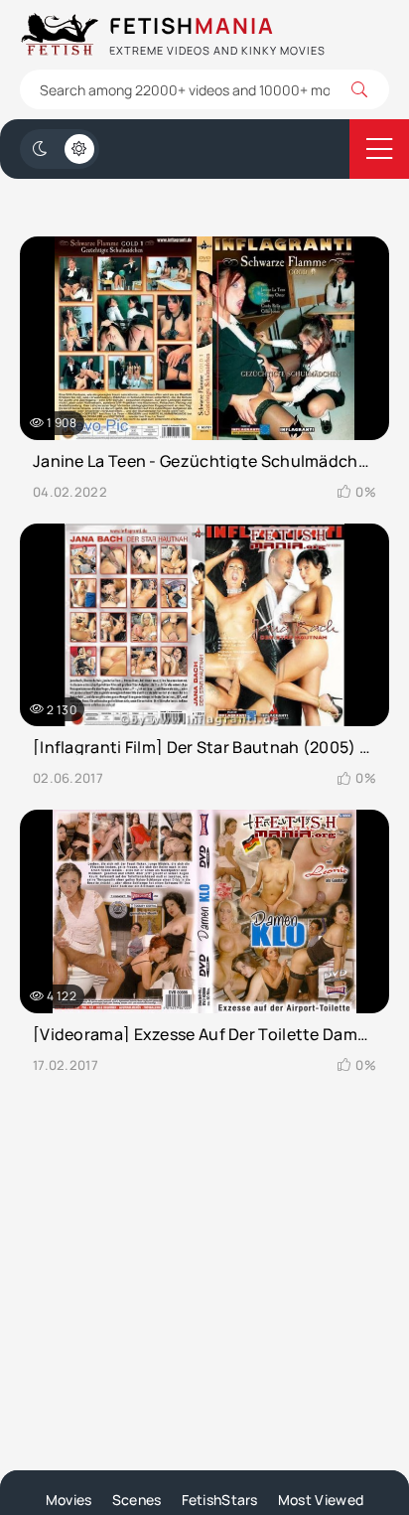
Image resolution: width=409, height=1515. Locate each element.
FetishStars (220, 1499)
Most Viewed (320, 1499)
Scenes (137, 1499)
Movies (69, 1499)
